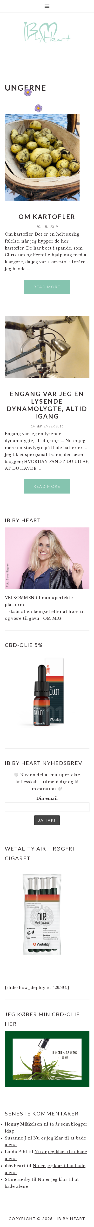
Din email (47, 798)
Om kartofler (47, 216)
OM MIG (52, 618)
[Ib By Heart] (47, 45)
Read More (47, 286)
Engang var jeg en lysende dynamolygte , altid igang (47, 405)
